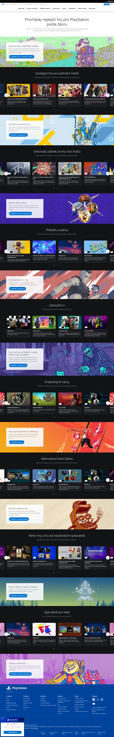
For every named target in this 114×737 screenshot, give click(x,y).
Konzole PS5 (26, 698)
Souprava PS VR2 (27, 703)
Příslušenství (29, 4)
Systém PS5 (13, 4)
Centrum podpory (62, 698)
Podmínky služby (79, 698)
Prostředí (42, 698)
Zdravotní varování (79, 707)
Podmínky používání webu (67, 733)
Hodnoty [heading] (43, 696)
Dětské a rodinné (45, 8)
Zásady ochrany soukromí (54, 733)
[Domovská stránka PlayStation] (3, 4)
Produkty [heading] (26, 696)
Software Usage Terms (102, 733)
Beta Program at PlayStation (99, 713)
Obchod (7, 4)
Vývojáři (77, 709)
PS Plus (23, 4)
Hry (19, 4)
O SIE (7, 698)
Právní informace (43, 733)
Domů (7, 692)
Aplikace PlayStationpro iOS (99, 707)
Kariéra (8, 700)
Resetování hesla (62, 709)
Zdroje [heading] (77, 696)
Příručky (60, 713)
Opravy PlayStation (62, 707)
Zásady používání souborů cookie (88, 733)
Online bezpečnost (45, 703)
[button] (22, 57)
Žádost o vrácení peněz (63, 711)
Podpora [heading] (60, 696)
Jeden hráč (21, 8)
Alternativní (72, 8)
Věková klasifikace (79, 704)
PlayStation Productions (12, 705)
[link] (18, 95)
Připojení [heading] (94, 696)
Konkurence (56, 8)
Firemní (8, 707)
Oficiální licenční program (81, 711)
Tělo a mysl (92, 8)
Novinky (36, 4)
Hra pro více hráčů (32, 8)
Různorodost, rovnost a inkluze (48, 705)
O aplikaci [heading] (9, 696)
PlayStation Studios (11, 703)
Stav (59, 704)
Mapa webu (76, 733)
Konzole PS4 (26, 700)
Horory (64, 8)
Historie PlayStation (11, 709)
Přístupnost (43, 700)
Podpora (42, 4)
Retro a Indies (82, 8)
